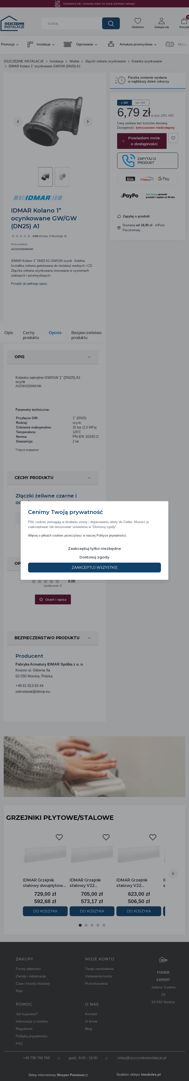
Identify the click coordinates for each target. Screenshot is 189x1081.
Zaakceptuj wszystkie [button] (95, 567)
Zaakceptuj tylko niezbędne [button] (94, 548)
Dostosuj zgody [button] (94, 557)
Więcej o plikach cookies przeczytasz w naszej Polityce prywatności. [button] (77, 535)
